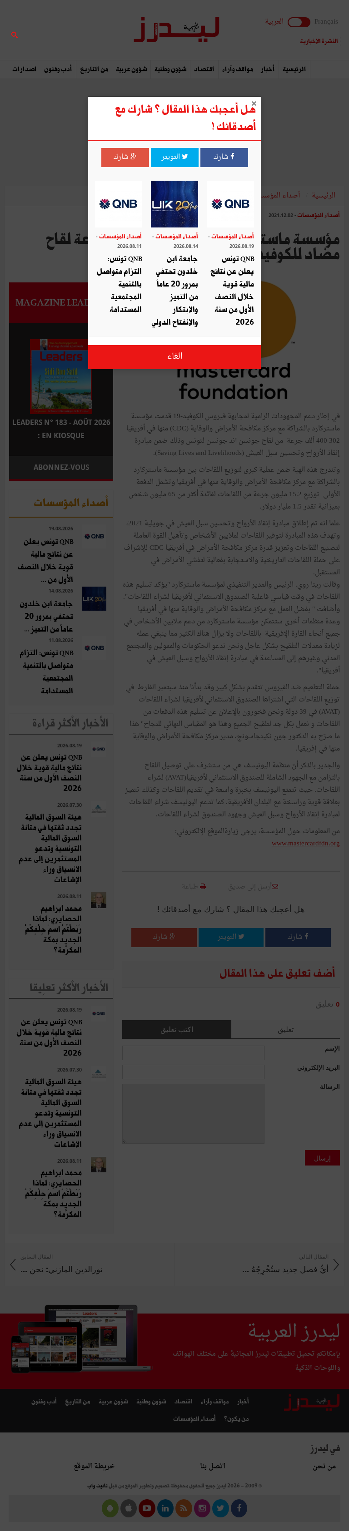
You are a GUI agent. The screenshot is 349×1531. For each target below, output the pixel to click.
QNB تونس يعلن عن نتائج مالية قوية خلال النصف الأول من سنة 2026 (232, 290)
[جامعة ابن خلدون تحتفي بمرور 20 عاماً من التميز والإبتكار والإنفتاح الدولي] (174, 205)
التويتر (171, 157)
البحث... (108, 30)
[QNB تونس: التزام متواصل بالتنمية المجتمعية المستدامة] (118, 205)
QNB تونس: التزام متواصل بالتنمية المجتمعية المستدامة (119, 284)
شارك (222, 157)
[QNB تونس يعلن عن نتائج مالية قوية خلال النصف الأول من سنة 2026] (230, 205)
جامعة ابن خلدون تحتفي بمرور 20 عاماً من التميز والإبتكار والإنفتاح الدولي (174, 290)
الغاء (175, 357)
